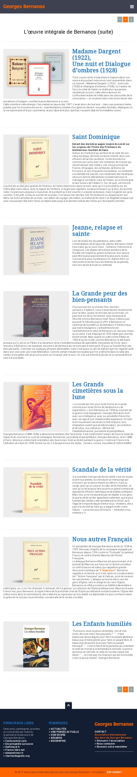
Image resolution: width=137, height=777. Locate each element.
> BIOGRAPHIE (57, 741)
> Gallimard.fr (11, 747)
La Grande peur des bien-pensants (99, 296)
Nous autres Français (102, 539)
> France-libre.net (14, 750)
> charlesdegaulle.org (16, 756)
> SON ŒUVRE (57, 735)
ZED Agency (114, 772)
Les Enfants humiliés (102, 623)
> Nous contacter (105, 743)
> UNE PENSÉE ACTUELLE (64, 732)
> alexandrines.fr (13, 753)
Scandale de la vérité (101, 469)
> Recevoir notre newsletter (111, 746)
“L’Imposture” (107, 570)
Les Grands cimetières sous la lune (97, 390)
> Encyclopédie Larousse (18, 744)
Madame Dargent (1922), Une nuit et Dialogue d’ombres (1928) (101, 61)
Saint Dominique (96, 137)
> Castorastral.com (15, 741)
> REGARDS (55, 738)
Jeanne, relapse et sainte (97, 230)
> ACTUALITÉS (57, 729)
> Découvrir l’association (110, 740)
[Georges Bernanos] (24, 6)
